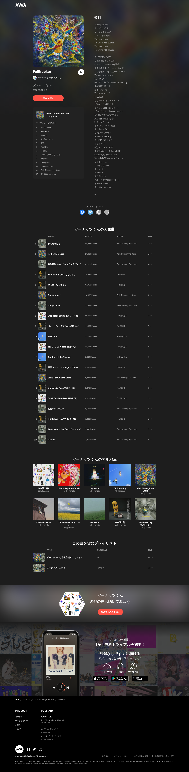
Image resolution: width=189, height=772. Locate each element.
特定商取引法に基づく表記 (164, 756)
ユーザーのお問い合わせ (49, 729)
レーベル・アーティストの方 (51, 736)
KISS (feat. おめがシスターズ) (62, 418)
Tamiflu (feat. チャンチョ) (51, 154)
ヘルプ (18, 729)
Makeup (44, 135)
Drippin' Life (54, 305)
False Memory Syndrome (127, 243)
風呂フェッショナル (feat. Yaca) (63, 367)
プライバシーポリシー (121, 756)
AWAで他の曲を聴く (110, 611)
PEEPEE (44, 147)
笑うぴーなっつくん (57, 284)
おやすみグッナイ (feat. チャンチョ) (64, 429)
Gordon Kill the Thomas (59, 357)
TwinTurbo (53, 336)
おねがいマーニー (56, 408)
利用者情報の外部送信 (142, 756)
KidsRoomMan (47, 139)
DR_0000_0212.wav (49, 174)
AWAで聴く (48, 98)
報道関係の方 (45, 732)
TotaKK (44, 150)
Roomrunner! (46, 127)
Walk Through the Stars (57, 113)
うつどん (101, 567)
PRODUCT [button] (21, 710)
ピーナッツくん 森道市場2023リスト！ (65, 557)
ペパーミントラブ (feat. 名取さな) (63, 326)
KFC (42, 143)
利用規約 (105, 756)
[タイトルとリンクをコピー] (98, 212)
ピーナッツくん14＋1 (57, 567)
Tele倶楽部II (122, 315)
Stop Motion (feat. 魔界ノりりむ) (63, 315)
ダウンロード (20, 716)
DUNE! (51, 439)
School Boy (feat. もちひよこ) (62, 274)
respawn (44, 158)
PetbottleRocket (47, 166)
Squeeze (94, 488)
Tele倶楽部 (121, 274)
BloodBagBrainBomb (69, 488)
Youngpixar (45, 162)
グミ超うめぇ (54, 243)
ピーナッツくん (54, 77)
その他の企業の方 (47, 739)
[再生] (81, 72)
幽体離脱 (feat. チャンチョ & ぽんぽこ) (66, 264)
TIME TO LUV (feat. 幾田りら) (62, 346)
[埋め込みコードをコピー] (106, 212)
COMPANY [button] (47, 710)
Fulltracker (61, 700)
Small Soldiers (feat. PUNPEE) (62, 398)
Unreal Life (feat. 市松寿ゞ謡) (61, 387)
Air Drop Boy (122, 336)
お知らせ (18, 725)
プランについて (21, 721)
